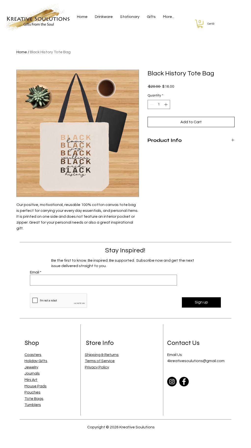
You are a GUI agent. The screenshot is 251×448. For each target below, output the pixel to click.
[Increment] (166, 104)
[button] (103, 17)
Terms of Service (100, 361)
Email (34, 272)
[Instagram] (172, 381)
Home (21, 52)
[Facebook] (184, 381)
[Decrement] (151, 104)
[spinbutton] (158, 104)
